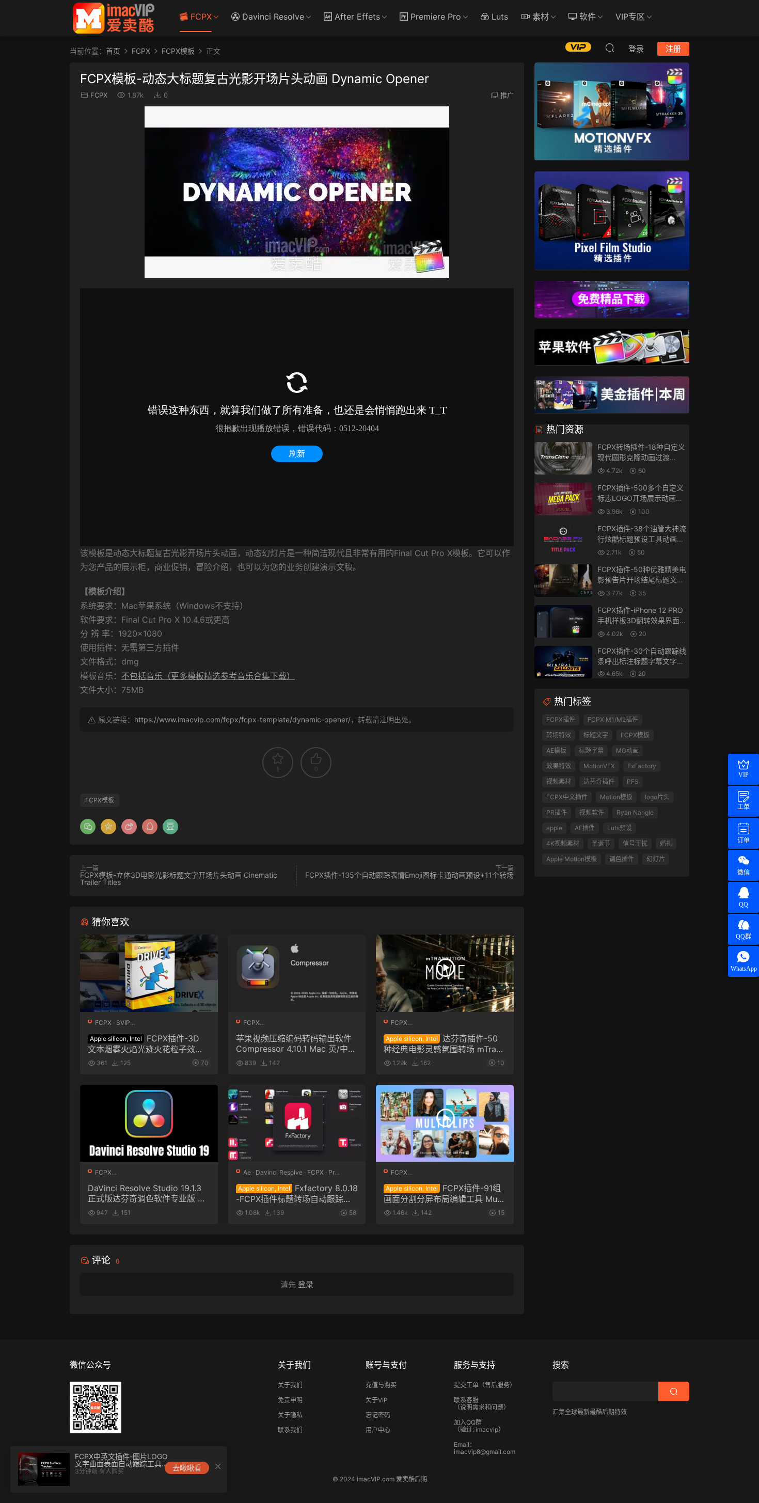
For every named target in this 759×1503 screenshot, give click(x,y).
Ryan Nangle (635, 812)
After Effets (356, 16)
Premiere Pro (434, 16)
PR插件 (556, 812)
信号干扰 (635, 843)
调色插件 (621, 859)
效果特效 (558, 766)
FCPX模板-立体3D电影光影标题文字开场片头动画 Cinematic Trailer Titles (178, 879)
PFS (633, 781)
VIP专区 (630, 16)
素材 (539, 16)
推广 (507, 95)
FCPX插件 (560, 719)
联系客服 (466, 1400)
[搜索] (610, 47)
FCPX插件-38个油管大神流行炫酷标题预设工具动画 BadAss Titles (641, 538)
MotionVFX (599, 766)
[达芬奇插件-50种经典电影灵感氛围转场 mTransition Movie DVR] (445, 973)
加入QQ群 (468, 1422)
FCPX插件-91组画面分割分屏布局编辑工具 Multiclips (444, 1193)
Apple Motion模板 (571, 859)
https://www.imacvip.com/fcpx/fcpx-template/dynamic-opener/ (242, 719)
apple (554, 828)
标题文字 (595, 735)
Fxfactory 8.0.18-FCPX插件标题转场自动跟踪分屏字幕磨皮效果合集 (297, 1193)
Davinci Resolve (272, 16)
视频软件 (591, 812)
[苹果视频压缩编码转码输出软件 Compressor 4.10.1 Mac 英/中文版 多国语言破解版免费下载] (297, 973)
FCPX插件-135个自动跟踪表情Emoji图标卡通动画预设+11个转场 (409, 875)
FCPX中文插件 (567, 797)
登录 (305, 1284)
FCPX (200, 16)
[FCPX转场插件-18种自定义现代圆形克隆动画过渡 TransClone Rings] (563, 459)
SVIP (123, 1022)
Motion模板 (616, 797)
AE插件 (585, 828)
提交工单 (466, 1385)
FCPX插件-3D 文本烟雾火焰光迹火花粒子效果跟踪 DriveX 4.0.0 (145, 1043)
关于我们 (290, 1385)
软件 (586, 16)
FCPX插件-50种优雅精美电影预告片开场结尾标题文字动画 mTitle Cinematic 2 (641, 579)
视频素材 (558, 781)
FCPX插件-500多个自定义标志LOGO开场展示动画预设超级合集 (640, 497)
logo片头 (657, 797)
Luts (498, 16)
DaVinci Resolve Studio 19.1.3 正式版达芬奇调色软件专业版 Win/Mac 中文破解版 (148, 1193)
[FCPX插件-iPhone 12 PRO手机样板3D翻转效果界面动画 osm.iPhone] (563, 622)
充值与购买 (381, 1385)
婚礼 (666, 843)
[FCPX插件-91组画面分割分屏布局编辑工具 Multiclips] (445, 1123)
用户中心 (378, 1430)
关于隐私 (290, 1415)
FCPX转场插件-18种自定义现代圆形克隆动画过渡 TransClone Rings (641, 456)
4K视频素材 (562, 843)
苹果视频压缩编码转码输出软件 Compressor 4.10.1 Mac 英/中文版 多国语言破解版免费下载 (296, 1043)
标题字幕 (591, 750)
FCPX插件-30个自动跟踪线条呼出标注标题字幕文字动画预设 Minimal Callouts (641, 660)
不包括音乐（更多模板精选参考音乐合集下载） (208, 676)
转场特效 (558, 735)
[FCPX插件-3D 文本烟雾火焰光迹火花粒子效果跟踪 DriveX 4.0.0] (149, 973)
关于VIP (377, 1400)
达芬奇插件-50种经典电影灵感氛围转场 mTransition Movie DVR (444, 1043)
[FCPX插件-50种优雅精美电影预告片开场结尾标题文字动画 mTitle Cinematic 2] (563, 581)
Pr (331, 1172)
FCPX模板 (99, 800)
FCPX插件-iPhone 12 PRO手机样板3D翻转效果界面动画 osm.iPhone (642, 620)
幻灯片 (655, 859)
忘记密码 (378, 1415)
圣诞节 (601, 843)
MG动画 (627, 750)
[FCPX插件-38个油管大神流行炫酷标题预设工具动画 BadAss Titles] (563, 540)
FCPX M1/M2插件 (613, 719)
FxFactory (641, 766)
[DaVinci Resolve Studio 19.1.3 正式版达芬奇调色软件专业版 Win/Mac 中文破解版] (149, 1123)
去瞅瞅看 (186, 1467)
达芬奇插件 (598, 781)
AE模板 (556, 750)
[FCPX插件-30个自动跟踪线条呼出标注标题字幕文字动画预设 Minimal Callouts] (563, 662)
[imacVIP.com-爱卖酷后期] (113, 18)
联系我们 (290, 1430)
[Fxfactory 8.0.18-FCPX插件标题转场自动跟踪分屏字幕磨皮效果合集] (297, 1123)
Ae (247, 1172)
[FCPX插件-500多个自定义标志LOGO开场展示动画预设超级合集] (563, 499)
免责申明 (290, 1400)
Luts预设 (619, 828)
